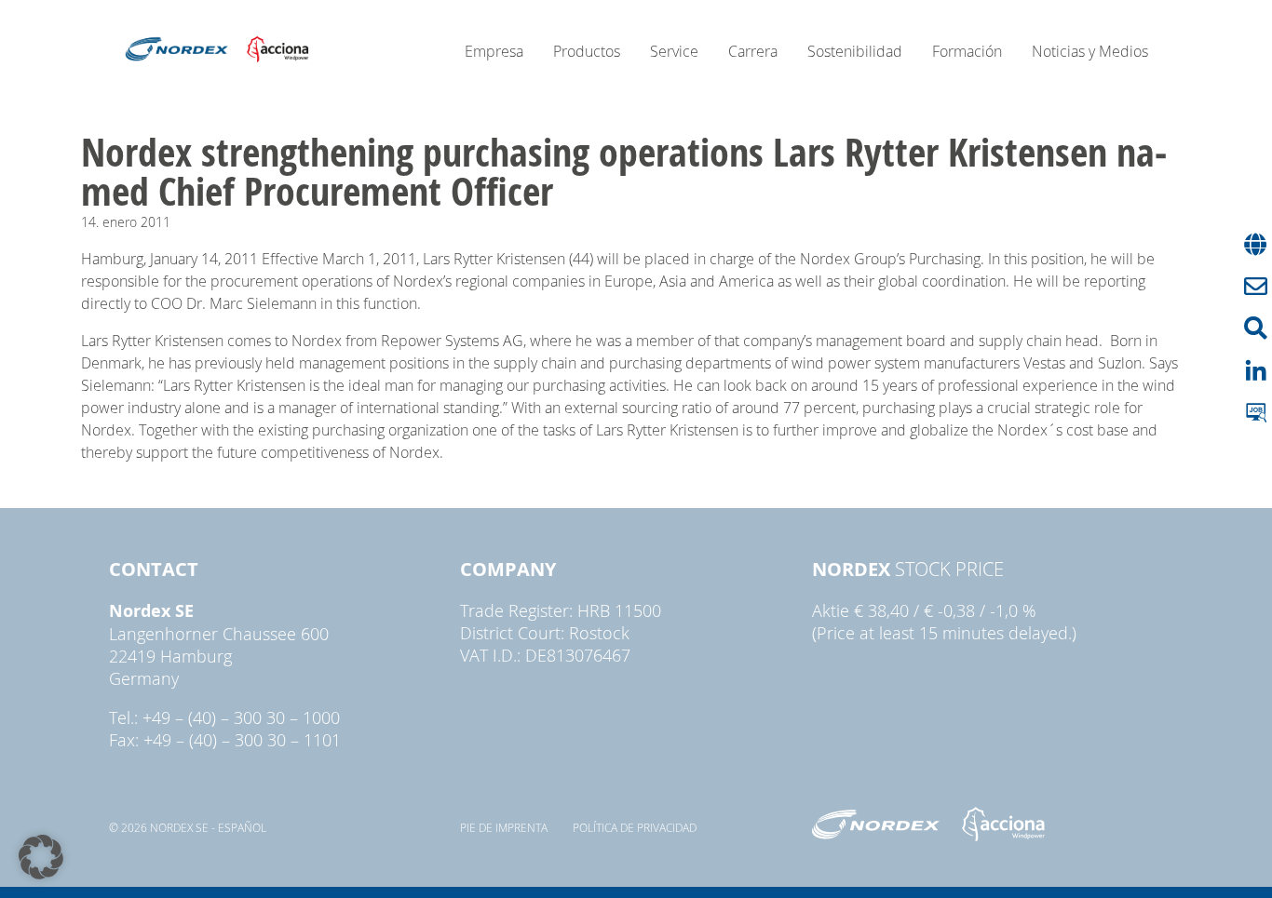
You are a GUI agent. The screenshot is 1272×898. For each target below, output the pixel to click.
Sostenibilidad (854, 51)
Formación (967, 51)
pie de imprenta (504, 827)
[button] (41, 857)
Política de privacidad (635, 827)
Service (674, 51)
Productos (586, 51)
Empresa (494, 51)
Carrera (753, 51)
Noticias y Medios (1090, 51)
